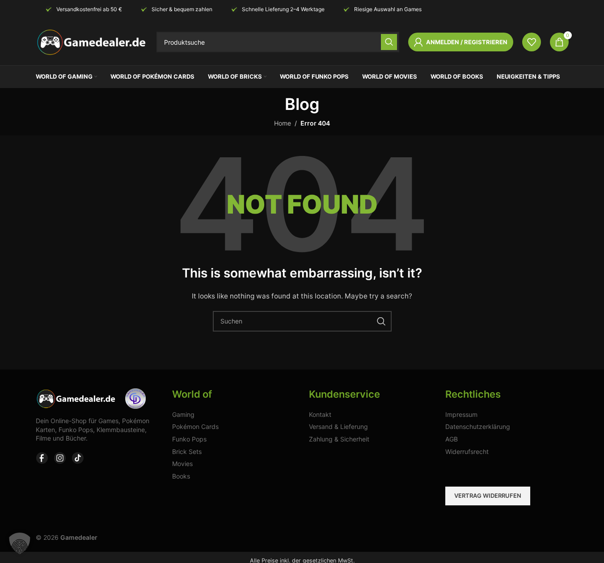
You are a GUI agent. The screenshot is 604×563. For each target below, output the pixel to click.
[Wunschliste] (531, 42)
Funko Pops (189, 439)
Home (282, 123)
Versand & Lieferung (338, 426)
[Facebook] (42, 458)
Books (181, 476)
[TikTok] (78, 458)
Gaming (183, 414)
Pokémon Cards (195, 426)
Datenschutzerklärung (477, 426)
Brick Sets (187, 451)
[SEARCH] (389, 42)
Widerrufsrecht (467, 451)
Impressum (461, 414)
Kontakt (320, 414)
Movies (182, 463)
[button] (19, 543)
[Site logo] (92, 41)
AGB (451, 439)
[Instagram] (60, 458)
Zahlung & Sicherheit (339, 439)
